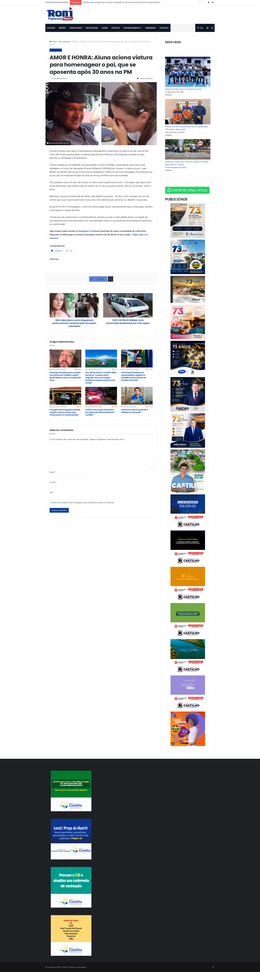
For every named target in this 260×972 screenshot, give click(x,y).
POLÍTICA (116, 28)
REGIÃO (62, 28)
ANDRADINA (150, 28)
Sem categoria (64, 41)
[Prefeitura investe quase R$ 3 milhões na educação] (137, 396)
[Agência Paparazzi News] (60, 14)
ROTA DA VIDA (92, 28)
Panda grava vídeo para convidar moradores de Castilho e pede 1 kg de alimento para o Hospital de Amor (65, 376)
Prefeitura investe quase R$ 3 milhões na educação (134, 411)
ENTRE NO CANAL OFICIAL (190, 190)
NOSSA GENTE (75, 28)
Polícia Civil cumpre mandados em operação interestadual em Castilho (99, 412)
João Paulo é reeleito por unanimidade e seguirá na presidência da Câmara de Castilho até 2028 (133, 376)
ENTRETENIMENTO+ (133, 28)
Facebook (95, 231)
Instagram (83, 231)
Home (54, 41)
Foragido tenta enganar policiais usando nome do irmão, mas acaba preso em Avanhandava (65, 412)
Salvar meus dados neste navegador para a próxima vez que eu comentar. (83, 502)
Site (51, 492)
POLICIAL (51, 28)
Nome (53, 472)
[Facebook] (213, 967)
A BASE (105, 28)
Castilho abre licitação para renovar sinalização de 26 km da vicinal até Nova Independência (121, 2)
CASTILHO (164, 28)
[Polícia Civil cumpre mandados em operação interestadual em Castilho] (101, 396)
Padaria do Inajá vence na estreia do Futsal (183, 89)
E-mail (53, 482)
